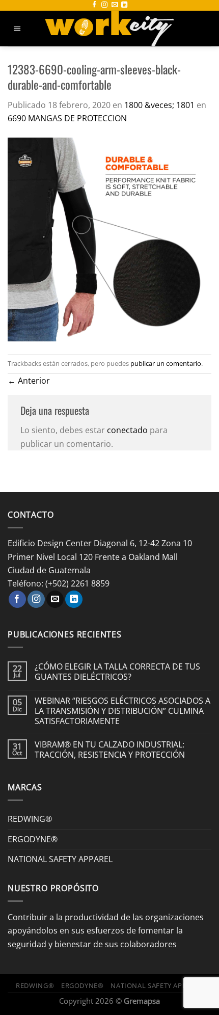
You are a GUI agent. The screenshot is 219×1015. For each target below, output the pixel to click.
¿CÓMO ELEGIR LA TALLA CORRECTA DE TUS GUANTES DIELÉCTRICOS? (117, 671)
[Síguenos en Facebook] (94, 5)
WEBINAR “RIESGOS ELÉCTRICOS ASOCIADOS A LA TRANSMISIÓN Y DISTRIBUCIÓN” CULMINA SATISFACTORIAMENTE (122, 711)
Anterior (29, 380)
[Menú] (17, 28)
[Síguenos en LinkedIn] (124, 5)
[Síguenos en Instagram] (104, 5)
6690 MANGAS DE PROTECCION (67, 118)
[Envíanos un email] (115, 5)
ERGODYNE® (33, 839)
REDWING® (30, 818)
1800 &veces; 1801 (159, 105)
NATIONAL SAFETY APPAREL (60, 859)
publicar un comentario (165, 363)
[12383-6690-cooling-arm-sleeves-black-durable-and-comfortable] (109, 239)
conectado (127, 430)
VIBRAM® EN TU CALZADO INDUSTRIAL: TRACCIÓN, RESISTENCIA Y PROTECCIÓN (110, 749)
